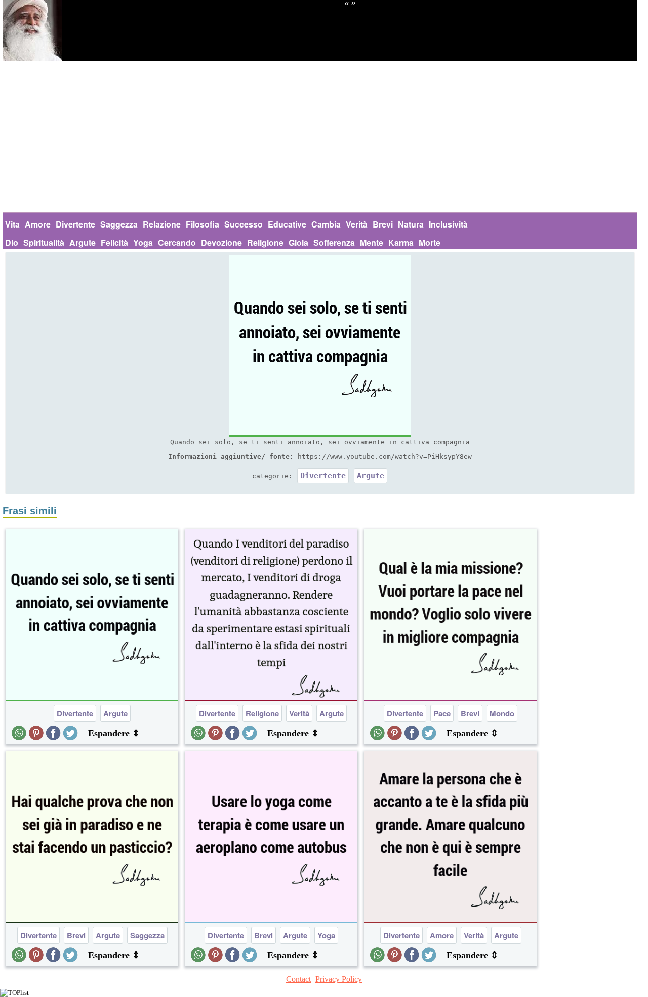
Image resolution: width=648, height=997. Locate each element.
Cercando (177, 242)
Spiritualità (43, 242)
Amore (38, 224)
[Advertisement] (320, 136)
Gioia (298, 242)
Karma (401, 242)
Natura (411, 224)
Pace (442, 713)
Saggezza (119, 224)
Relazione (162, 224)
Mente (371, 242)
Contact (298, 979)
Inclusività (448, 224)
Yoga (143, 242)
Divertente (75, 224)
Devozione (221, 242)
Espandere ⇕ (114, 733)
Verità (357, 224)
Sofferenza (334, 242)
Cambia (326, 224)
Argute (82, 242)
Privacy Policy (338, 979)
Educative (287, 224)
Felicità (114, 242)
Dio (11, 242)
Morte (429, 242)
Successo (243, 224)
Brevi (383, 224)
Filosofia (202, 224)
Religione (265, 242)
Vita (12, 224)
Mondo (502, 713)
